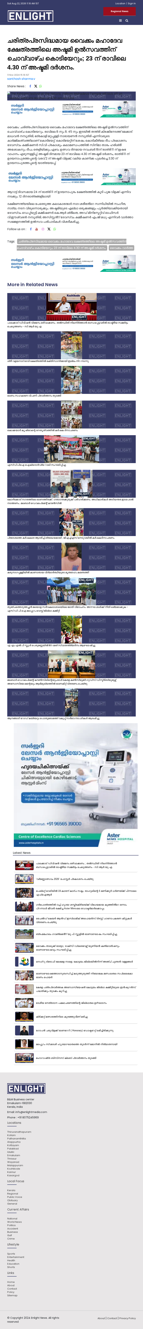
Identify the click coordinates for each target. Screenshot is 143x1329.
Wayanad (13, 1162)
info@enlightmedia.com (31, 1112)
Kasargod (13, 1175)
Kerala (11, 1190)
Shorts (11, 1267)
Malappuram (15, 1165)
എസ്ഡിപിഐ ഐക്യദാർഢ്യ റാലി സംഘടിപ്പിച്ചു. (36, 465)
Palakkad (13, 1149)
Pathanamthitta (16, 1139)
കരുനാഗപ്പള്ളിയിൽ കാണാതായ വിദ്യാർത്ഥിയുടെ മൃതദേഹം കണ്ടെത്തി (48, 572)
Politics (11, 1225)
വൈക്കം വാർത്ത (121, 248)
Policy (10, 1292)
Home (11, 1282)
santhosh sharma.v (21, 79)
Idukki (10, 1152)
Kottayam (13, 1145)
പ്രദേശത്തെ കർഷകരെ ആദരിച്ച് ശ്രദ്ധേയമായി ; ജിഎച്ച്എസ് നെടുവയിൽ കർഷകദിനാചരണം (60, 538)
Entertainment (15, 1257)
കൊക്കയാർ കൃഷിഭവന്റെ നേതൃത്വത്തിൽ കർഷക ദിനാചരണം (42, 430)
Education (13, 1264)
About (11, 1285)
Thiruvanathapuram (19, 1132)
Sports (11, 1254)
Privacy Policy (127, 1318)
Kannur (11, 1172)
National (12, 1219)
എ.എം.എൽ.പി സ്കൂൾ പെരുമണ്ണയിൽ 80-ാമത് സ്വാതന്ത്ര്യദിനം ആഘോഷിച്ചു (51, 645)
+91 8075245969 (28, 1117)
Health (11, 1260)
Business (12, 1232)
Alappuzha (13, 1142)
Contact (12, 1289)
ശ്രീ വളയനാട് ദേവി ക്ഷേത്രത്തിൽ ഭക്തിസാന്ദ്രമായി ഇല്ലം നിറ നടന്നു (48, 361)
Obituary (12, 1200)
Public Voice (14, 1197)
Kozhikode (13, 1169)
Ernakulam (13, 1155)
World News (14, 1222)
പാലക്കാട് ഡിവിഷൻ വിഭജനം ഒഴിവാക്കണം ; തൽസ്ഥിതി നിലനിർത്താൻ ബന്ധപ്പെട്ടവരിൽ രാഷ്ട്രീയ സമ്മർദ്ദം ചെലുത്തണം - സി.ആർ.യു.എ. (67, 324)
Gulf (9, 1235)
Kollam (11, 1135)
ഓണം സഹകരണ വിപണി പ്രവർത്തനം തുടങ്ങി (34, 395)
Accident (12, 1229)
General (12, 1204)
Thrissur (12, 1159)
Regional (12, 1194)
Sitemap (12, 1295)
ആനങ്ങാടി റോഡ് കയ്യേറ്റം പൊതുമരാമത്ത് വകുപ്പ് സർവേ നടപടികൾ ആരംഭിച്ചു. (53, 718)
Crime (11, 1239)
